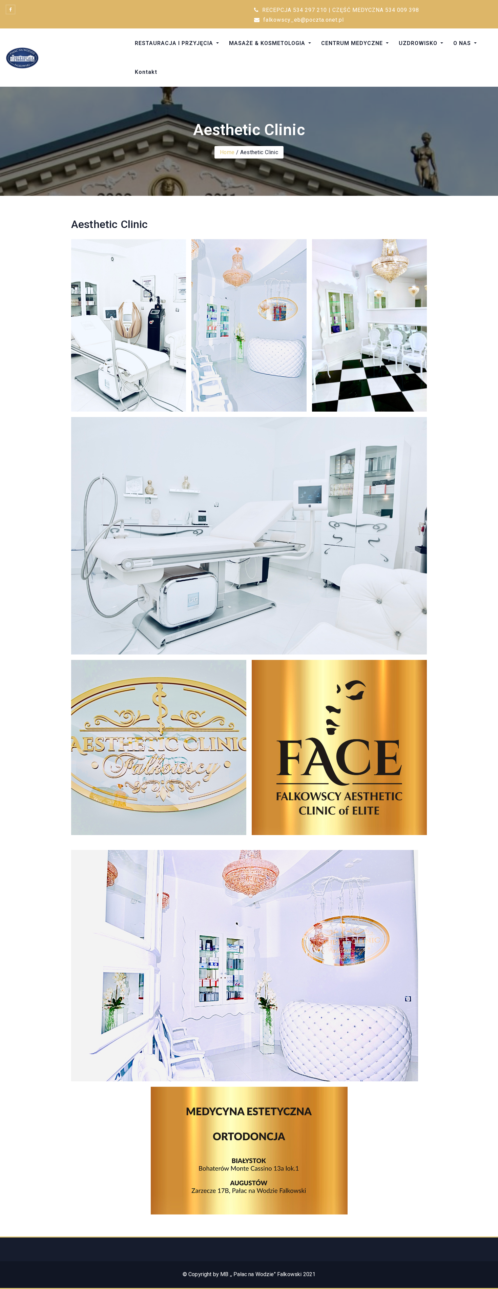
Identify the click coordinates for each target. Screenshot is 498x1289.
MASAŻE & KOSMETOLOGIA (268, 43)
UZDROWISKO (419, 43)
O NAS (463, 43)
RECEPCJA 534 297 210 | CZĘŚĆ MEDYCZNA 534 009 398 (340, 10)
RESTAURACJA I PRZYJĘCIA (175, 43)
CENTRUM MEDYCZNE (353, 43)
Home (227, 152)
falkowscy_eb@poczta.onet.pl (303, 20)
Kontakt (146, 72)
